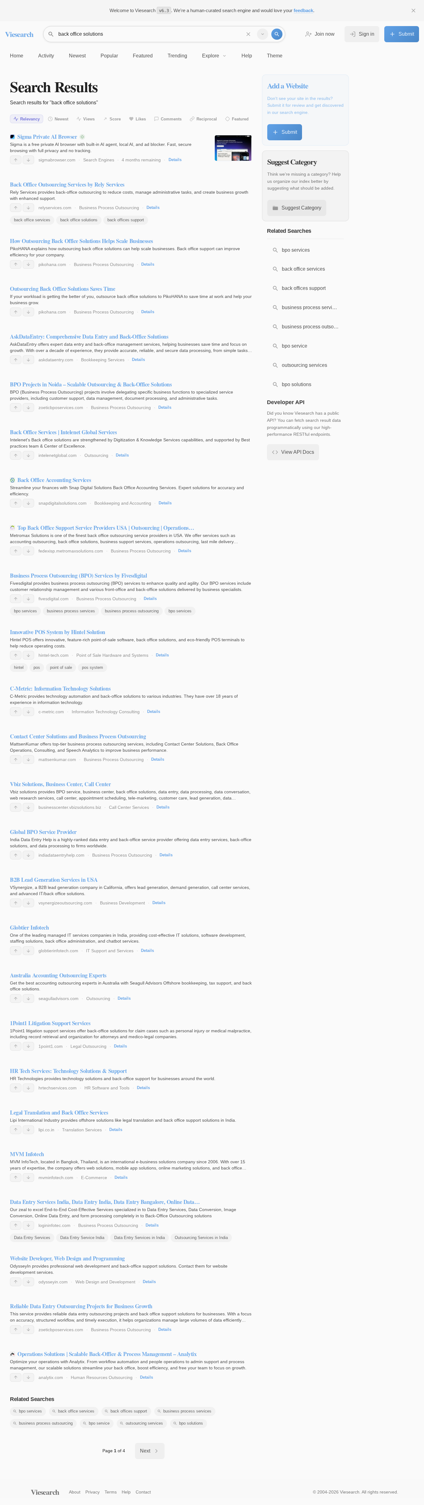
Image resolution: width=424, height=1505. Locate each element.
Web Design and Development (105, 1281)
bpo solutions (191, 1423)
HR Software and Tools (106, 1087)
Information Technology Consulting (106, 711)
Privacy (92, 1491)
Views (89, 119)
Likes (141, 119)
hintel (19, 667)
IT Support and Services (109, 950)
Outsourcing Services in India (201, 1237)
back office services (32, 220)
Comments (171, 119)
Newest (61, 119)
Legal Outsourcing (88, 1046)
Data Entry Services (32, 1237)
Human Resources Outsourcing (102, 1377)
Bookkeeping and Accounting (122, 503)
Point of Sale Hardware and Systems (112, 655)
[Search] (276, 34)
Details (175, 159)
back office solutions (78, 220)
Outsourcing (96, 455)
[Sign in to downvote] (28, 159)
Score (115, 119)
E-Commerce (94, 1177)
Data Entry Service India (82, 1237)
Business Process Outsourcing (109, 207)
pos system (92, 667)
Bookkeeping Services (102, 359)
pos (37, 667)
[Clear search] (248, 34)
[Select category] (262, 34)
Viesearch (19, 34)
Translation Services (82, 1129)
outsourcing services (144, 1423)
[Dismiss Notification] (413, 10)
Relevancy (30, 119)
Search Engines (98, 159)
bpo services (25, 611)
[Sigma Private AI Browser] (233, 148)
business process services (71, 611)
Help (126, 1491)
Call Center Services (129, 807)
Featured (240, 119)
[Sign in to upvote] (15, 159)
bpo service (99, 1423)
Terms (111, 1491)
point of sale (61, 667)
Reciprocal (206, 119)
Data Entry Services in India (139, 1237)
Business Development (122, 902)
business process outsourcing (132, 611)
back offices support (125, 220)
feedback (303, 10)
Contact (143, 1491)
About (74, 1491)
